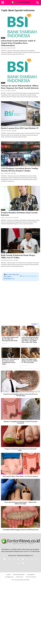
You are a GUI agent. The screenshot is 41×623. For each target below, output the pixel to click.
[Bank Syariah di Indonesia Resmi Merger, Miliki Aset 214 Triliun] (20, 240)
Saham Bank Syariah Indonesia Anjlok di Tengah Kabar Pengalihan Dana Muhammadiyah (18, 43)
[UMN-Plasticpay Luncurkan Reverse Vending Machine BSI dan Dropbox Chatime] (20, 153)
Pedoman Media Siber (19, 574)
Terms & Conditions (30, 577)
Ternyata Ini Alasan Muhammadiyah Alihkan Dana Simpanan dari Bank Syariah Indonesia (20, 86)
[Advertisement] (20, 302)
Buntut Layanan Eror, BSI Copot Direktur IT (20, 128)
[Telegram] (23, 559)
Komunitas (4, 165)
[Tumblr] (32, 559)
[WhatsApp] (18, 563)
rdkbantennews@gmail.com (25, 555)
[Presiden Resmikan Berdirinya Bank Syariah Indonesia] (20, 198)
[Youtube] (23, 563)
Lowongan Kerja (9, 577)
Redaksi (9, 574)
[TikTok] (27, 559)
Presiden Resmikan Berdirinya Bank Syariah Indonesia (19, 213)
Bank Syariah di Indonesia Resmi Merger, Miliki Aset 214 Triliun (18, 256)
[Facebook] (9, 559)
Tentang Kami (30, 574)
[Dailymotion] (4, 559)
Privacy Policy (19, 577)
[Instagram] (14, 559)
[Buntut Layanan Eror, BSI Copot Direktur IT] (20, 113)
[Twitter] (36, 559)
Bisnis (3, 38)
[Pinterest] (18, 559)
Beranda (3, 7)
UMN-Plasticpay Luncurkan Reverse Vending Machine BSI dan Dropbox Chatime (19, 169)
